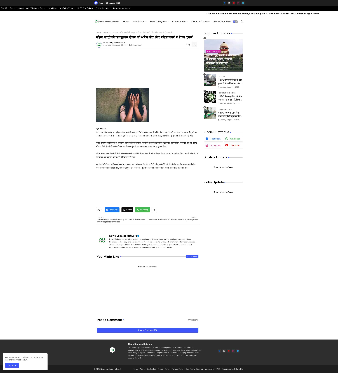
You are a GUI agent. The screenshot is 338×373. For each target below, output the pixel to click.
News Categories (158, 21)
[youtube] (233, 3)
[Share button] (154, 209)
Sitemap (199, 369)
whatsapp (235, 138)
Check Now (21, 360)
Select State (138, 21)
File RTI (4, 8)
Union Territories (199, 21)
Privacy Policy (164, 369)
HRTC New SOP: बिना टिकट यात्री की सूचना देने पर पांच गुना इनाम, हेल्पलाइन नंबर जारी (229, 114)
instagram (215, 145)
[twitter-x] (229, 3)
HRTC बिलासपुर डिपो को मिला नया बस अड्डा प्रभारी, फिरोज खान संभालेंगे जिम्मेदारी (230, 98)
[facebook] (224, 3)
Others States (179, 21)
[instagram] (238, 3)
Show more (192, 257)
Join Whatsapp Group (35, 8)
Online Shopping (103, 8)
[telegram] (243, 3)
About (142, 369)
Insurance (209, 369)
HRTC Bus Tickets (85, 8)
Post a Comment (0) (147, 330)
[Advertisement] (147, 69)
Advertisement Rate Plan (233, 369)
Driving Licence (17, 8)
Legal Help (52, 8)
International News (222, 21)
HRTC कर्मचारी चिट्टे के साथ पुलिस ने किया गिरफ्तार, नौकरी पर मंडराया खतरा (230, 82)
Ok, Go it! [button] (12, 365)
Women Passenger (110, 32)
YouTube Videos (67, 8)
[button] (235, 21)
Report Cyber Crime (121, 8)
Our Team (190, 369)
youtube (235, 145)
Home (126, 21)
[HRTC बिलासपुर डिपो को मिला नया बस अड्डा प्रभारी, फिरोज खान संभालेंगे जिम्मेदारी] (210, 97)
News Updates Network (123, 235)
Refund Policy (178, 369)
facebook (215, 138)
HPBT (217, 369)
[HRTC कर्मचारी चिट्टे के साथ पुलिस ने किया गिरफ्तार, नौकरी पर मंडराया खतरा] (210, 80)
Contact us (151, 369)
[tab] (126, 22)
